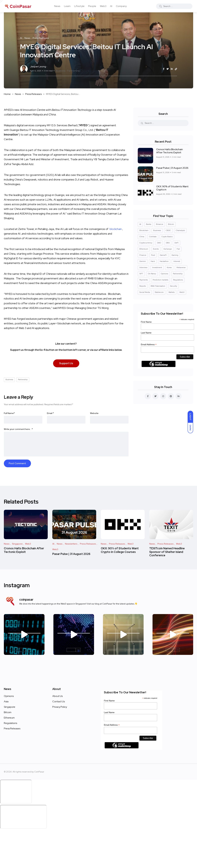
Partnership (73, 70)
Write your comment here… (18, 429)
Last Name (146, 332)
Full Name (9, 413)
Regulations (178, 280)
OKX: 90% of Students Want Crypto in (172, 188)
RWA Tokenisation (158, 286)
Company (121, 6)
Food (153, 255)
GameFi (163, 255)
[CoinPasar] (18, 6)
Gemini (142, 261)
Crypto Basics (167, 236)
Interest (176, 261)
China (141, 236)
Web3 (103, 6)
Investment (157, 267)
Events (156, 249)
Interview (143, 267)
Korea (169, 267)
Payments (143, 280)
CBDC (168, 230)
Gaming (175, 255)
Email (50, 413)
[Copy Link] (176, 69)
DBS (168, 243)
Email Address (149, 344)
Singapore (9, 706)
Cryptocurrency (145, 243)
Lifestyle (79, 6)
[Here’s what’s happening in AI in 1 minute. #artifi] (24, 634)
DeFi (177, 243)
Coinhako (153, 236)
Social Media (144, 292)
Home (7, 94)
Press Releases (33, 94)
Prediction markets (160, 280)
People (92, 6)
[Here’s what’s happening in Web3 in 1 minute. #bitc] (73, 634)
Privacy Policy (59, 706)
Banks (148, 224)
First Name (146, 322)
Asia (6, 701)
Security (173, 286)
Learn (67, 6)
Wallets (172, 292)
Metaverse (181, 267)
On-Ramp (152, 273)
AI (111, 6)
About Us (57, 696)
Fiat (178, 249)
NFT (141, 273)
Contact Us (58, 701)
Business (60, 70)
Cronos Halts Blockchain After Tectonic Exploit (169, 151)
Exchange (168, 249)
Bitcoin (171, 224)
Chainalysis (180, 230)
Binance (159, 224)
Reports (142, 286)
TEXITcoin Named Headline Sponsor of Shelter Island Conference (167, 552)
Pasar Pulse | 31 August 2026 (172, 168)
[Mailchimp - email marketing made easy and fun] (158, 366)
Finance (142, 255)
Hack (153, 261)
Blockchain (143, 230)
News (57, 6)
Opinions (164, 273)
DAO (159, 243)
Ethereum (143, 249)
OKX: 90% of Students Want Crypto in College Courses (120, 550)
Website (94, 413)
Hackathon (164, 261)
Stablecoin (159, 292)
